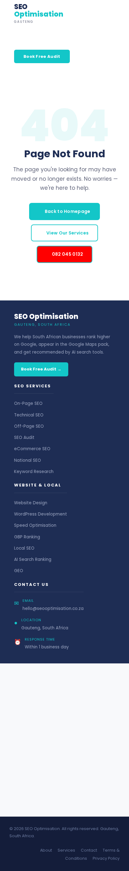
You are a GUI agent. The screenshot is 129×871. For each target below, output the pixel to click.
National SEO (27, 460)
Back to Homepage (67, 211)
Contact (89, 850)
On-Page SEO (28, 403)
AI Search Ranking (32, 559)
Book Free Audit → (41, 369)
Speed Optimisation (35, 525)
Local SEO (24, 548)
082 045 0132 (67, 254)
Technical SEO (29, 415)
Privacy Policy (106, 858)
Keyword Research (34, 472)
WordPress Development (40, 514)
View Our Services (67, 233)
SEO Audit (24, 438)
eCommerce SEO (32, 449)
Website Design (30, 503)
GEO (18, 571)
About (46, 850)
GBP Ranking (27, 537)
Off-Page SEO (29, 426)
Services (66, 850)
